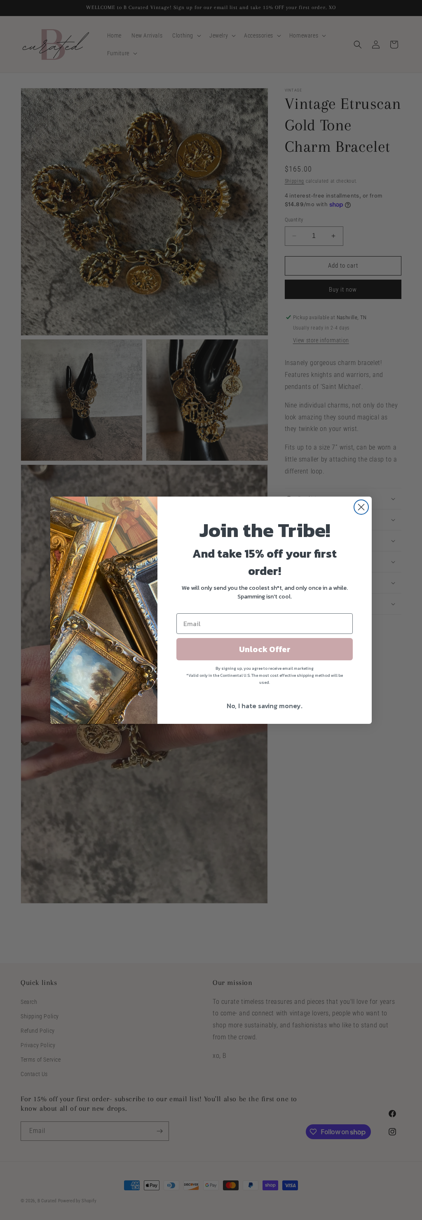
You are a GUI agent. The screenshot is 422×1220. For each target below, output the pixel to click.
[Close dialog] (361, 507)
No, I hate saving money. (264, 706)
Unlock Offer (265, 649)
